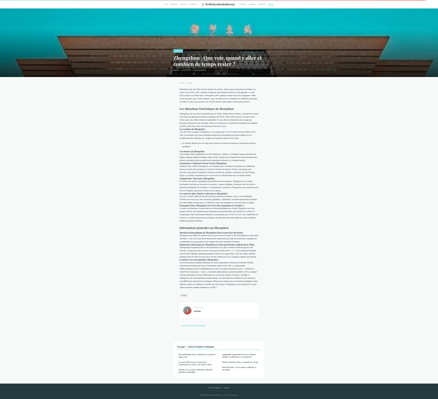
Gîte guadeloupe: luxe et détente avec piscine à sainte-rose (197, 355)
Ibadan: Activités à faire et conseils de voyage (240, 362)
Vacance (262, 4)
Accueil (182, 83)
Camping (183, 4)
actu (166, 4)
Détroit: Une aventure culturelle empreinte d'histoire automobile (196, 370)
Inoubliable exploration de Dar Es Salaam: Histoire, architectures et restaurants (239, 355)
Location (242, 4)
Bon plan (173, 4)
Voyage (271, 4)
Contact (227, 388)
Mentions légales (214, 388)
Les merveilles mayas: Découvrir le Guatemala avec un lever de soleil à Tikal (195, 363)
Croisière (193, 4)
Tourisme (252, 4)
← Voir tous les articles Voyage (192, 326)
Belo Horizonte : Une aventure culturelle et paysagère (239, 368)
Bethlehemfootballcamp (218, 4)
